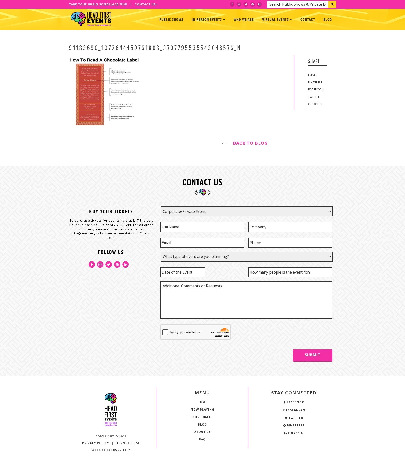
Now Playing (202, 409)
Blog (327, 20)
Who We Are (244, 20)
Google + (315, 104)
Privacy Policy (95, 443)
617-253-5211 (120, 225)
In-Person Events (207, 20)
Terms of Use (128, 443)
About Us (202, 432)
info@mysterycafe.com (91, 233)
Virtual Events (276, 20)
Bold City (121, 450)
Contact (307, 20)
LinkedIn (295, 433)
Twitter (314, 97)
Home (202, 402)
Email (312, 75)
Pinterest (315, 82)
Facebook (315, 89)
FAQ (202, 439)
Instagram (295, 410)
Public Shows (171, 20)
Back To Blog (248, 143)
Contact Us (146, 4)
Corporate (202, 417)
